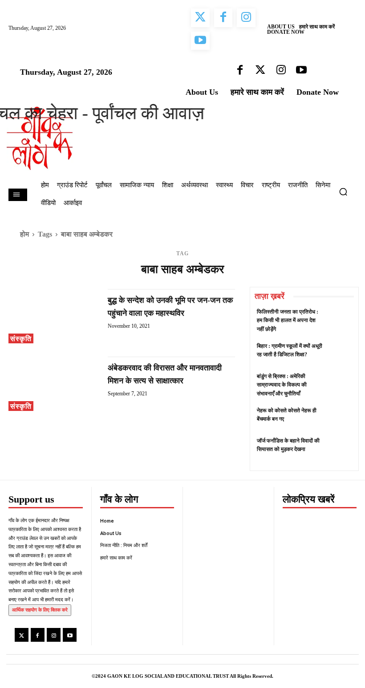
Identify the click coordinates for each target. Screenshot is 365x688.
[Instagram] (54, 635)
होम (24, 234)
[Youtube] (70, 635)
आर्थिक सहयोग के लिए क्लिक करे (40, 609)
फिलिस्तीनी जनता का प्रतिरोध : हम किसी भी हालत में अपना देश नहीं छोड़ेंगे (287, 320)
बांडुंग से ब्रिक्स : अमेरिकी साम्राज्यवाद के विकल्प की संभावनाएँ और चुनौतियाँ (282, 384)
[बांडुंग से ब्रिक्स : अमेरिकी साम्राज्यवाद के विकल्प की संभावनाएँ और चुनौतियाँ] (339, 384)
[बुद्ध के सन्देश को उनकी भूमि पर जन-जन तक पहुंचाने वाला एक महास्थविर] (53, 316)
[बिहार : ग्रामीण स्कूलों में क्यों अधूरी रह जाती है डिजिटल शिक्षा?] (339, 354)
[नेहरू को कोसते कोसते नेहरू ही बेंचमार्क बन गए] (339, 418)
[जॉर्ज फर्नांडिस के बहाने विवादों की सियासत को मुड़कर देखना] (339, 449)
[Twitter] (21, 635)
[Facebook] (38, 635)
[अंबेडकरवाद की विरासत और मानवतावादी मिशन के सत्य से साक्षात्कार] (53, 384)
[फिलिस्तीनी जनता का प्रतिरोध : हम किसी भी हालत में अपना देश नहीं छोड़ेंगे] (339, 320)
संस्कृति (21, 338)
